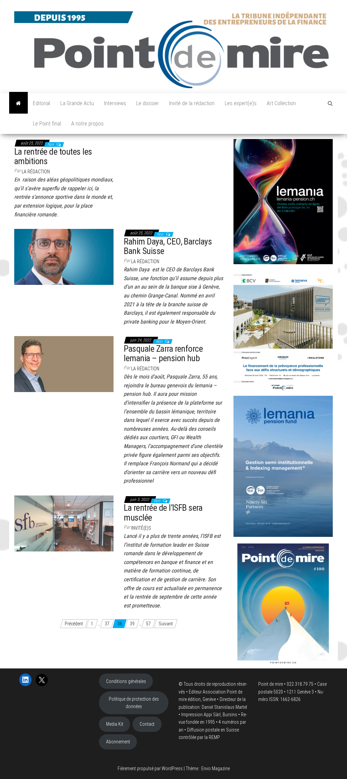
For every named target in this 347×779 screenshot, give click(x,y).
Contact (147, 724)
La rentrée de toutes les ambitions (53, 157)
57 (148, 623)
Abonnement (118, 741)
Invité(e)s (141, 528)
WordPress (172, 768)
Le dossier (147, 103)
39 (132, 623)
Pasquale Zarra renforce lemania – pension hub (163, 354)
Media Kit (114, 724)
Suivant (166, 623)
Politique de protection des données (134, 702)
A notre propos (87, 123)
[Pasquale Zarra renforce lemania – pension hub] (64, 363)
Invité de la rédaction (192, 103)
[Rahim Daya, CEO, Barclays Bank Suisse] (64, 256)
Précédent (74, 623)
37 (107, 623)
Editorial (41, 103)
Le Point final (47, 123)
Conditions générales (126, 681)
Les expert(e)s (241, 103)
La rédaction (36, 171)
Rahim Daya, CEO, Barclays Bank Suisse (168, 246)
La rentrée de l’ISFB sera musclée (163, 513)
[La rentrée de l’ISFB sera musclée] (64, 523)
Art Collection (281, 103)
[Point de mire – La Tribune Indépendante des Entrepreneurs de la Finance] (18, 103)
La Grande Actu (77, 103)
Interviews (115, 103)
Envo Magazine (215, 768)
